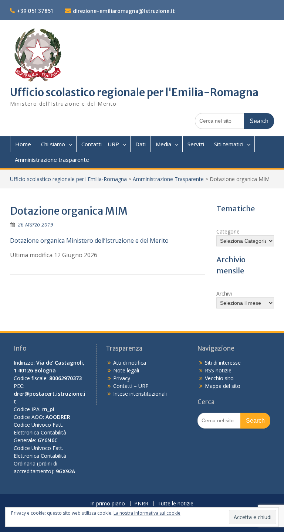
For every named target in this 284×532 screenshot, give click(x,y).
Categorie (228, 231)
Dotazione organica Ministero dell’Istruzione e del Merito (89, 240)
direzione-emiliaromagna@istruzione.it (124, 11)
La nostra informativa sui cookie (147, 513)
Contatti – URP (100, 144)
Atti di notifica (129, 362)
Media (163, 144)
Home (23, 144)
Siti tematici (228, 144)
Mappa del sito (222, 385)
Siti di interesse (223, 362)
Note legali (126, 370)
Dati (140, 144)
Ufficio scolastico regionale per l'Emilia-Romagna (134, 92)
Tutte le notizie (175, 503)
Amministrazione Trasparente (168, 179)
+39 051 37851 (35, 11)
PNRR (141, 503)
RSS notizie (218, 370)
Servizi (195, 144)
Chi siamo (53, 144)
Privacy (121, 378)
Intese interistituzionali (140, 393)
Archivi (224, 293)
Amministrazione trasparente (52, 159)
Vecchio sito (219, 378)
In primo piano (107, 503)
